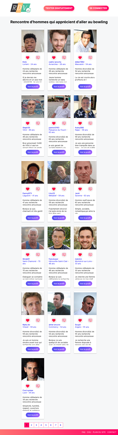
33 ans (78, 263)
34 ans (32, 392)
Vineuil (25, 327)
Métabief (52, 195)
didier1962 (79, 62)
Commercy (53, 327)
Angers (78, 327)
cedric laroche (55, 62)
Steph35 (26, 127)
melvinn (78, 259)
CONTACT (111, 432)
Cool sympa (28, 390)
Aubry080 (79, 127)
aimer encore (54, 324)
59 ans (85, 130)
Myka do (26, 324)
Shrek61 (26, 259)
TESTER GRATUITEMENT (59, 8)
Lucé (25, 392)
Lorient (26, 64)
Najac (77, 130)
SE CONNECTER (98, 8)
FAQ (83, 432)
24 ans (34, 64)
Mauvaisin (79, 64)
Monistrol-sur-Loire (83, 261)
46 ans (52, 263)
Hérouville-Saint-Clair (58, 261)
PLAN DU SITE (99, 432)
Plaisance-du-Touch (57, 130)
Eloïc (25, 62)
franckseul (53, 259)
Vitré (25, 130)
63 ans (52, 132)
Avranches (53, 64)
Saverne (78, 195)
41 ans (35, 195)
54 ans (88, 64)
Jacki (77, 193)
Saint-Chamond (29, 261)
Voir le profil (33, 86)
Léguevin (26, 195)
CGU (89, 432)
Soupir (78, 324)
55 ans (86, 327)
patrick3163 (54, 127)
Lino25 (52, 193)
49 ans (32, 130)
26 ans (63, 64)
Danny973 (27, 193)
